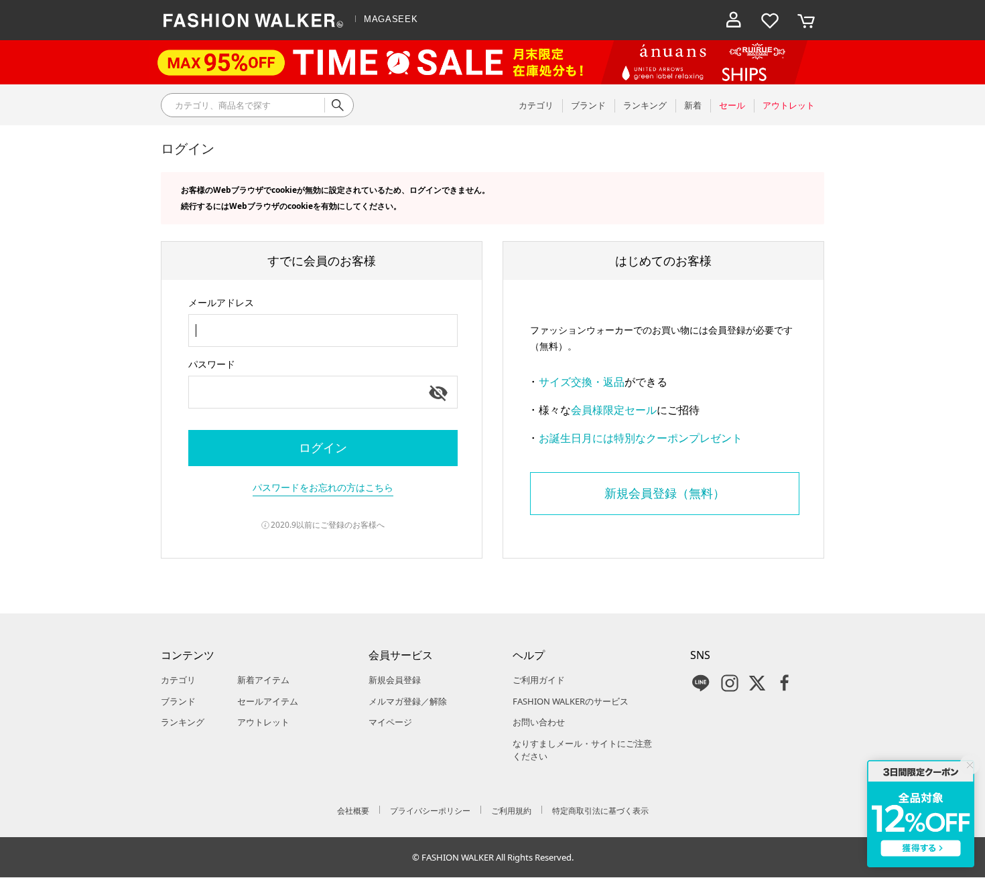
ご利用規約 (511, 810)
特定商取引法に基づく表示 (600, 810)
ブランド (178, 701)
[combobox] (323, 330)
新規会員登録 (395, 680)
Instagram (729, 683)
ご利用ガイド (539, 680)
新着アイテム (263, 680)
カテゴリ (178, 680)
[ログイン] (734, 20)
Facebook (784, 683)
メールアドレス (221, 302)
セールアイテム (267, 701)
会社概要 (353, 810)
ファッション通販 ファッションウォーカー (253, 20)
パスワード (211, 364)
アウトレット (263, 722)
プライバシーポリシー (430, 810)
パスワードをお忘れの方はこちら (323, 487)
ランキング (182, 722)
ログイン (323, 447)
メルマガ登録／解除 (408, 701)
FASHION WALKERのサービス (571, 701)
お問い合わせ (539, 722)
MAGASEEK (390, 19)
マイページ (390, 722)
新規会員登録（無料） (664, 493)
